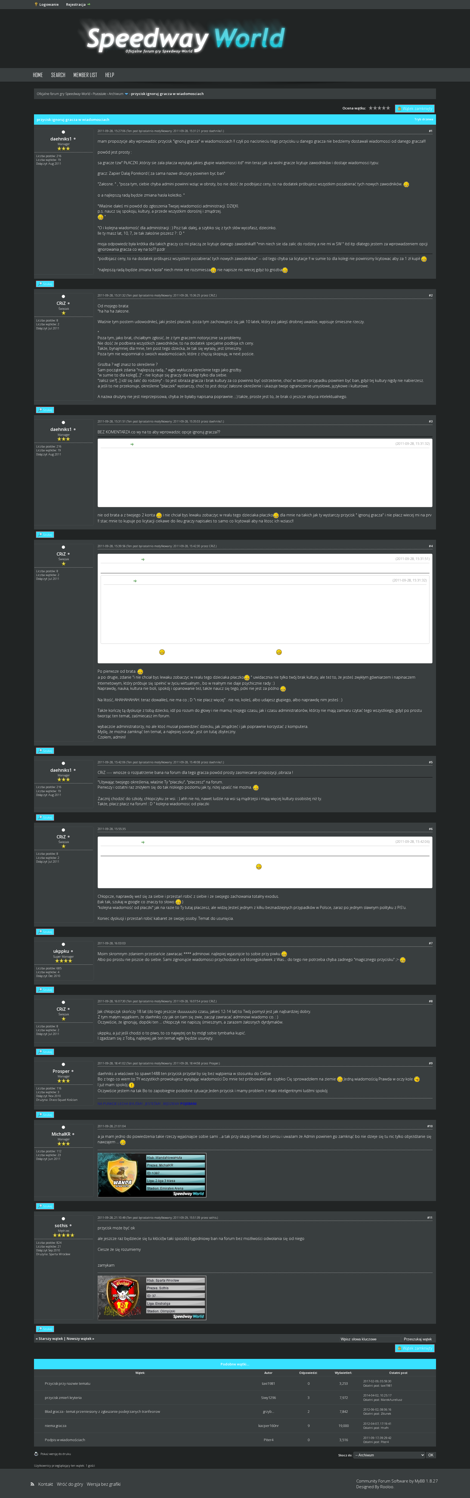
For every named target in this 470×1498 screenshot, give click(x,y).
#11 (429, 1217)
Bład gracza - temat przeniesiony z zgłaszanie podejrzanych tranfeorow (102, 1411)
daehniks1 (61, 139)
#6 (430, 829)
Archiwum (116, 93)
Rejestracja (76, 4)
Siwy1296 (268, 1397)
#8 (430, 1001)
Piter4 (268, 1439)
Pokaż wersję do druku (56, 1454)
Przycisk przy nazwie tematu (67, 1383)
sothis (61, 1226)
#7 (430, 943)
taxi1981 (268, 1383)
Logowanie (49, 4)
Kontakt (45, 1484)
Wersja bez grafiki (103, 1484)
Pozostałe (99, 93)
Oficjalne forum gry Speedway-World (63, 93)
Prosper (61, 1071)
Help (109, 74)
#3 (430, 421)
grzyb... (268, 1411)
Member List (85, 74)
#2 (430, 295)
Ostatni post (371, 1385)
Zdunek (386, 1413)
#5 (430, 762)
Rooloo (386, 1486)
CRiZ (61, 303)
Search (58, 74)
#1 (430, 131)
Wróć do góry (70, 1484)
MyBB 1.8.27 (426, 1481)
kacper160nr (268, 1425)
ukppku (61, 951)
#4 (430, 546)
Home (38, 74)
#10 (429, 1126)
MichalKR (61, 1134)
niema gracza (55, 1425)
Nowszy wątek (79, 1338)
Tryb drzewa (423, 119)
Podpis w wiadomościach (65, 1439)
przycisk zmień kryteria (63, 1397)
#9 (430, 1063)
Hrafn (385, 1428)
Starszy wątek (51, 1338)
